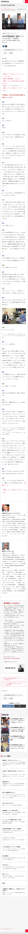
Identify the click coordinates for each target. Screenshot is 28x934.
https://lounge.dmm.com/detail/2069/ (12, 658)
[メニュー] (26, 1)
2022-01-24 (4, 42)
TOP (2, 9)
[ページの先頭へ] (26, 930)
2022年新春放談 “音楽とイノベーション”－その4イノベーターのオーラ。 (13, 38)
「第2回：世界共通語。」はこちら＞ (11, 78)
